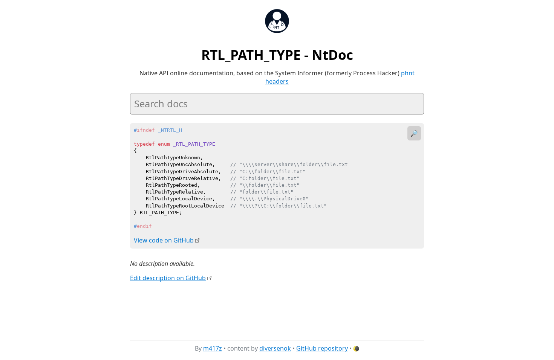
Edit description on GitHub (168, 278)
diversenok (275, 348)
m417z (212, 348)
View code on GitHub (164, 240)
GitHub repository (322, 348)
